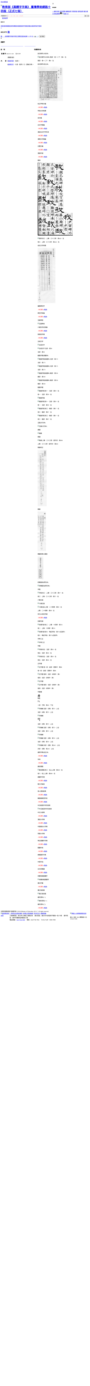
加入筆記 (42, 36)
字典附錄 (74, 11)
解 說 (3, 36)
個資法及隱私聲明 (16, 913)
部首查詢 (3, 26)
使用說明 (80, 11)
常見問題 (62, 11)
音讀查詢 (20, 26)
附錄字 (13, 36)
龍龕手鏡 (11, 61)
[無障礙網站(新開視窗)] (78, 913)
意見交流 (37, 913)
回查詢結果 (23, 36)
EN (68, 13)
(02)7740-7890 (21, 920)
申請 (45, 107)
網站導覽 (57, 13)
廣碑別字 (11, 64)
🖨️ (35, 36)
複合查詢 (31, 26)
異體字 (8, 36)
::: (52, 11)
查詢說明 (5, 18)
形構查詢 (15, 26)
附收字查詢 (37, 26)
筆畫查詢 (9, 26)
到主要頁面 (4, 2)
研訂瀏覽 (17, 36)
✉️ (37, 36)
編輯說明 (68, 11)
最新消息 (56, 11)
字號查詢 (26, 26)
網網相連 (43, 913)
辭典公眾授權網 (28, 913)
